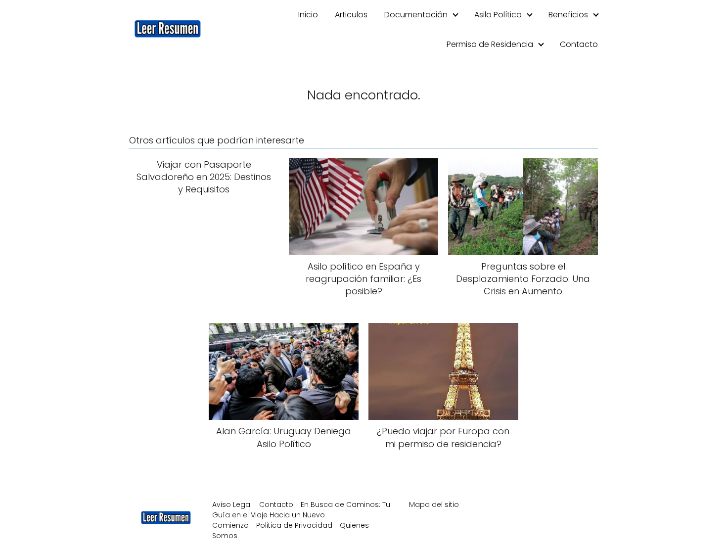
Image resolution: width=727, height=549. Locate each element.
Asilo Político (498, 14)
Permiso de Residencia (490, 44)
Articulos (351, 14)
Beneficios (568, 14)
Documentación (416, 14)
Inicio (308, 14)
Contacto (579, 44)
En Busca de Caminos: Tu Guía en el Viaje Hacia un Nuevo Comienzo (301, 515)
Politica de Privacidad (294, 525)
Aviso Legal (232, 504)
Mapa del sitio (434, 504)
